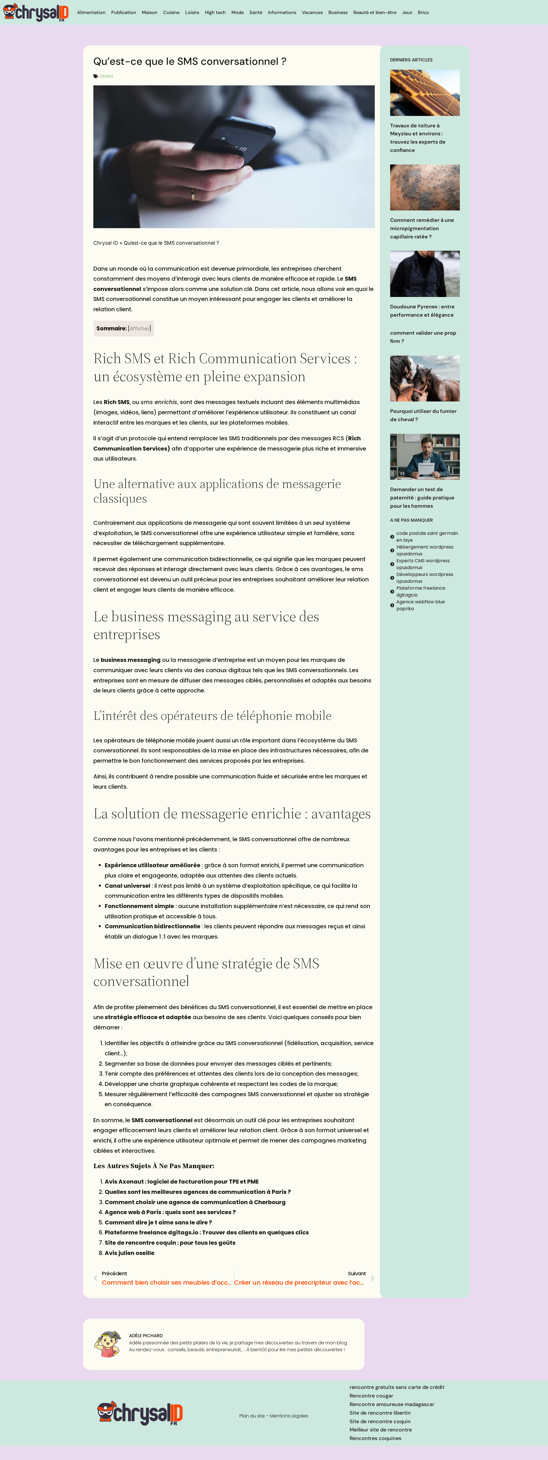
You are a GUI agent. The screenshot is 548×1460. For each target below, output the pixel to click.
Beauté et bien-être (374, 12)
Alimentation (91, 12)
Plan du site (252, 1416)
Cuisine (171, 12)
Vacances (312, 12)
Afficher (139, 328)
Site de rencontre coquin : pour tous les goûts (170, 1243)
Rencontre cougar (371, 1395)
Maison (150, 12)
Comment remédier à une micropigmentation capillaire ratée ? (422, 228)
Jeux (407, 12)
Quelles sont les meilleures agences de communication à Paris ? (198, 1192)
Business (338, 12)
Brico (423, 12)
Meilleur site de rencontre (381, 1429)
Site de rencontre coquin (380, 1421)
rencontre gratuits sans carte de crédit (397, 1387)
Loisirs (192, 12)
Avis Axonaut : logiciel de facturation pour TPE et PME (182, 1182)
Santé (255, 12)
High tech (215, 12)
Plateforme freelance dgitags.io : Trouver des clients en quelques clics (207, 1232)
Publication (123, 12)
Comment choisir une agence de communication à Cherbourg (195, 1202)
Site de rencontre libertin (380, 1412)
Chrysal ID (105, 243)
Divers (106, 76)
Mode (237, 12)
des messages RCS (316, 438)
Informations (282, 12)
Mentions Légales (289, 1416)
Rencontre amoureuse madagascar (392, 1404)
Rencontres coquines (375, 1438)
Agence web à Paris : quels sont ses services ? (170, 1212)
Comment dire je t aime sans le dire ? (158, 1222)
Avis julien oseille (129, 1253)
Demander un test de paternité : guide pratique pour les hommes (422, 497)
